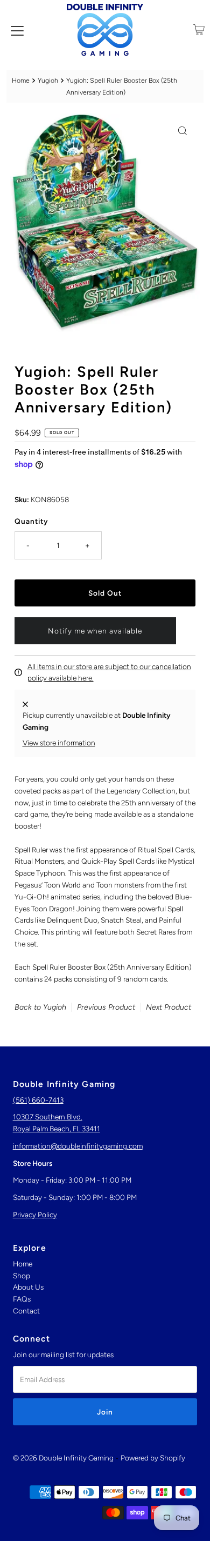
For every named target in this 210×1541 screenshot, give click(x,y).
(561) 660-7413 (38, 1100)
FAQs (22, 1299)
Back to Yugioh (40, 1007)
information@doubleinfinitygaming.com (78, 1146)
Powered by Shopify (153, 1457)
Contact (26, 1310)
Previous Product (106, 1007)
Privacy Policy (35, 1214)
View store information (59, 742)
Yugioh (48, 80)
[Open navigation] (17, 29)
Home (21, 80)
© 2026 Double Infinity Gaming (63, 1457)
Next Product (168, 1007)
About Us (28, 1287)
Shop (21, 1275)
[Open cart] (199, 29)
